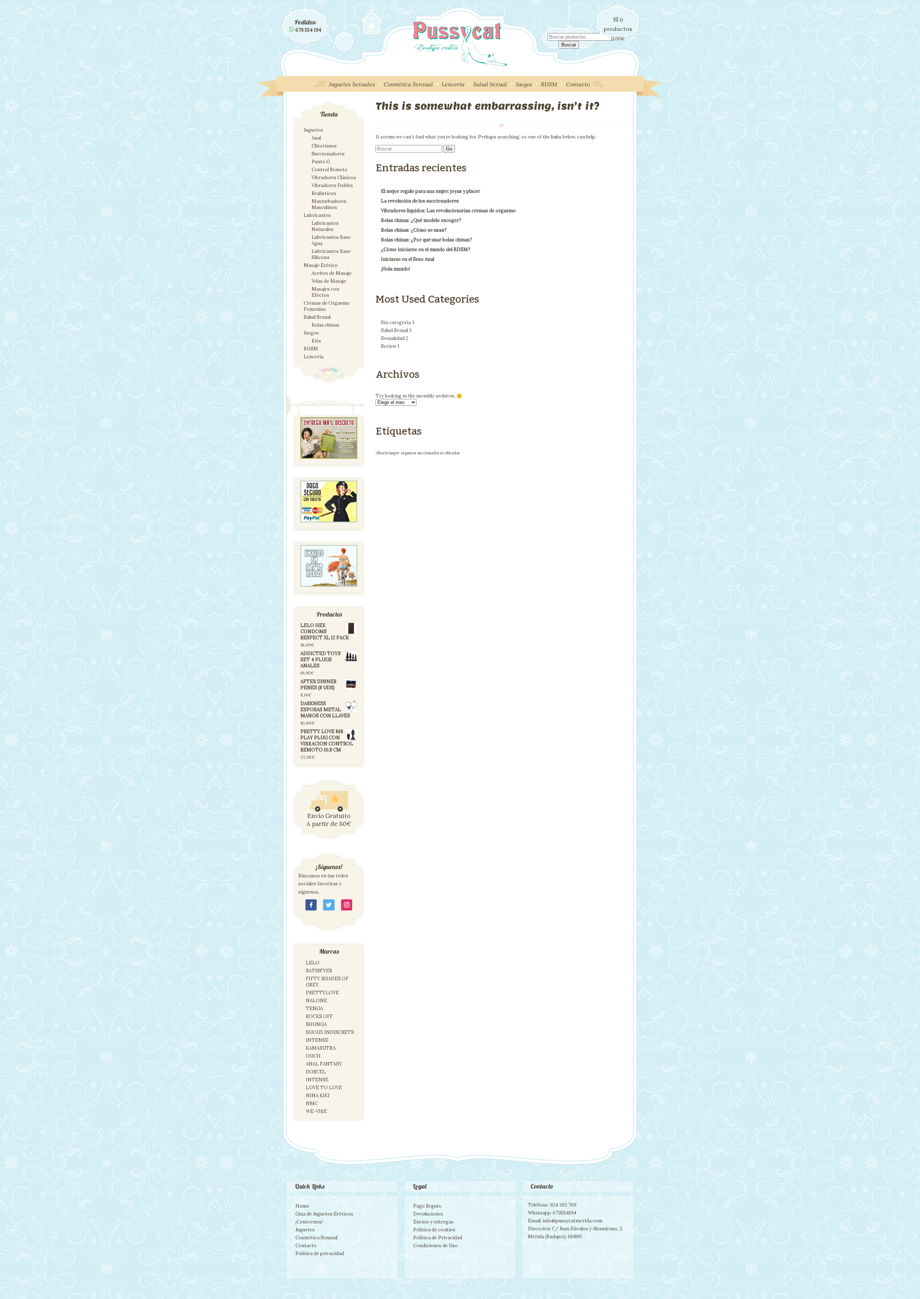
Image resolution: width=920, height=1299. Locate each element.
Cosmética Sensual (408, 84)
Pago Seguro (427, 1206)
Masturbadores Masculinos (329, 204)
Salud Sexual (490, 84)
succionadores (430, 452)
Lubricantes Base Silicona (331, 254)
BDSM (549, 84)
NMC (312, 1103)
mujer (394, 452)
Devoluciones (428, 1214)
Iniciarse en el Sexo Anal (407, 259)
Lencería (313, 357)
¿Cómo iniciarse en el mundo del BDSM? (425, 249)
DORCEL (316, 1072)
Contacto (578, 84)
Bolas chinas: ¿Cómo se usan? (414, 230)
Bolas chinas (325, 325)
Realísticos (324, 193)
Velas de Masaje (329, 281)
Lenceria (453, 84)
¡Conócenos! (309, 1222)
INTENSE (317, 1040)
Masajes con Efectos (325, 292)
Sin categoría (397, 322)
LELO (312, 963)
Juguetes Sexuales (352, 84)
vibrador (452, 452)
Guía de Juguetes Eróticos (324, 1214)
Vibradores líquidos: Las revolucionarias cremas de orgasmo (448, 211)
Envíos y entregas (433, 1222)
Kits (316, 341)
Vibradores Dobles (332, 185)
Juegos (524, 84)
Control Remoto (330, 170)
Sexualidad (394, 338)
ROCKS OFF (319, 1016)
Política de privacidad (319, 1253)
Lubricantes (317, 215)
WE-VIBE (316, 1111)
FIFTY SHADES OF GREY (327, 982)
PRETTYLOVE (322, 993)
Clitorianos (324, 146)
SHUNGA (316, 1024)
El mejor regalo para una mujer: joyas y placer (430, 191)
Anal (316, 138)
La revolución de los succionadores (420, 201)
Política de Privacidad (437, 1238)
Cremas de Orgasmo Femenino (327, 306)
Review (390, 346)
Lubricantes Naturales (325, 226)
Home (302, 1206)
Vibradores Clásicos (334, 177)
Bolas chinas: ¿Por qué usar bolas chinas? (426, 240)
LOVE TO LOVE (324, 1088)
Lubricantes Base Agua (331, 240)
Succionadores (328, 154)
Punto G (321, 162)
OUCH (313, 1056)
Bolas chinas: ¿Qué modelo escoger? (421, 220)
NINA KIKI (318, 1096)
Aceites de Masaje (331, 273)
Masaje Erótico (321, 265)
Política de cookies (434, 1230)
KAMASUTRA (321, 1048)
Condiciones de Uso (435, 1246)
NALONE (316, 1001)
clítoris (382, 452)
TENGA (314, 1008)
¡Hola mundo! (395, 269)
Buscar (568, 44)
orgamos (408, 452)
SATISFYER (319, 971)
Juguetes (313, 130)
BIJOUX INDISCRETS (330, 1032)
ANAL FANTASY (324, 1064)
